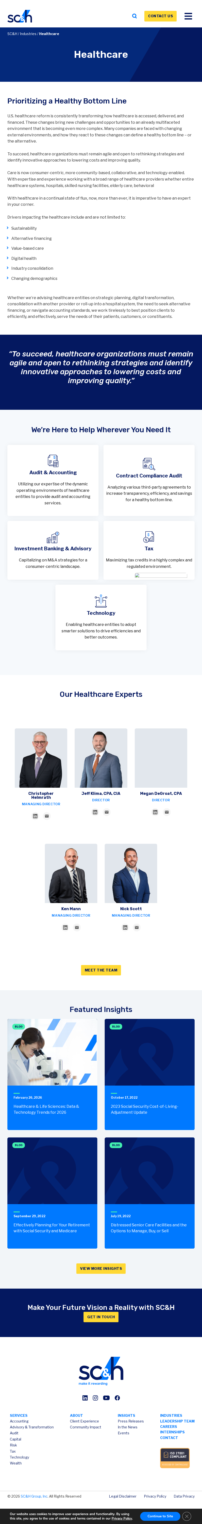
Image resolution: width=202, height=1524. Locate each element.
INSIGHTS (126, 1415)
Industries (28, 34)
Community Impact (85, 1427)
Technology (19, 1457)
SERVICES (19, 1415)
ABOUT (76, 1415)
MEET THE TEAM (101, 970)
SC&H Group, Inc (34, 1496)
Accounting (19, 1421)
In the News (127, 1427)
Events (123, 1433)
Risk (13, 1445)
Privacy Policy (155, 1496)
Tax (13, 1451)
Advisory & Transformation (32, 1427)
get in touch (101, 1317)
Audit (14, 1433)
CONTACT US (160, 16)
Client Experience (84, 1421)
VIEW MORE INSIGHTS (101, 1268)
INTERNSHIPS (172, 1432)
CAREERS (168, 1426)
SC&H (12, 34)
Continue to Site (160, 1516)
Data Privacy (184, 1496)
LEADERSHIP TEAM (177, 1421)
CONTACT (169, 1438)
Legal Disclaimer (122, 1496)
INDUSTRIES (171, 1415)
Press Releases (131, 1421)
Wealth (16, 1463)
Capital (15, 1439)
